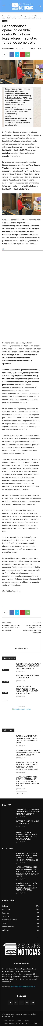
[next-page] (7, 700)
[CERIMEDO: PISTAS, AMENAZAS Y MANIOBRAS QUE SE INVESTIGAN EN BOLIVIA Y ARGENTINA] (8, 667)
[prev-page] (3, 700)
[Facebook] (12, 54)
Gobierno (6, 670)
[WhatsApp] (27, 54)
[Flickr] (21, 1003)
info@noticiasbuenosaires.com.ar (23, 987)
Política (10, 16)
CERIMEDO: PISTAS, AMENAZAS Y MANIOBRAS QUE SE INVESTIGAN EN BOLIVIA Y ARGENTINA (28, 666)
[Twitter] (17, 54)
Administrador (9, 48)
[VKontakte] (33, 1003)
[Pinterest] (22, 54)
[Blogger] (10, 1003)
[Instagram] (27, 1003)
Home (4, 16)
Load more (20, 793)
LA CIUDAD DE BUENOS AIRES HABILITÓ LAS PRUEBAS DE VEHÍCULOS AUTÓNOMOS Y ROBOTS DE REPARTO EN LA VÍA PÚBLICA (27, 781)
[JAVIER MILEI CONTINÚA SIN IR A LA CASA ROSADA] (8, 679)
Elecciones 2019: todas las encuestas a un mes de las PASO (11, 627)
